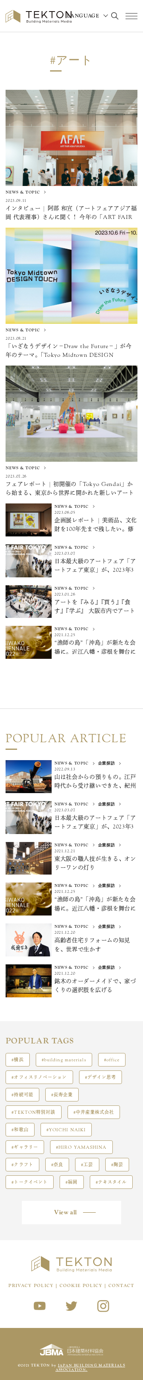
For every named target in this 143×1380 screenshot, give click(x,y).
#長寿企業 (62, 1094)
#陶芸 (117, 1164)
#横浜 (17, 1060)
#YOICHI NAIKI (66, 1129)
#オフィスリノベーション (39, 1077)
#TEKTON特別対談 (33, 1112)
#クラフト (22, 1164)
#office (112, 1060)
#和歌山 (20, 1129)
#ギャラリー (25, 1147)
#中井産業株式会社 (93, 1112)
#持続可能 (22, 1094)
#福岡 (71, 1182)
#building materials (64, 1060)
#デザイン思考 (100, 1077)
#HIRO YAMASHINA (81, 1147)
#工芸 (87, 1164)
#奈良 (57, 1164)
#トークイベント (30, 1182)
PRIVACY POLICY (31, 1286)
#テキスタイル (111, 1182)
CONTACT (121, 1286)
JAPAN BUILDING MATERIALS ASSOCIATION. (90, 1367)
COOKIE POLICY (81, 1286)
